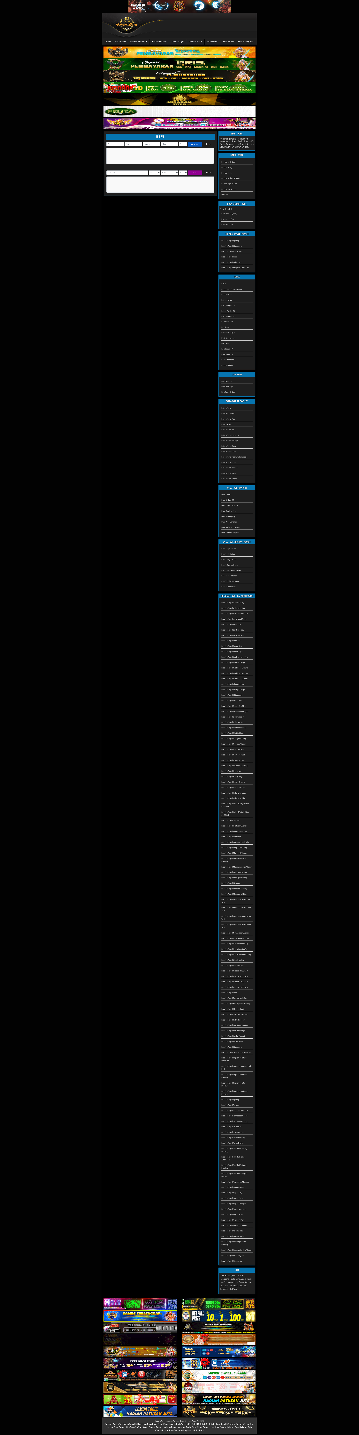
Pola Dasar (225, 327)
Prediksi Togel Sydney (230, 241)
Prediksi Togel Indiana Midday (233, 798)
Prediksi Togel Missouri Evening (234, 889)
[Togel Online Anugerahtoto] (219, 1352)
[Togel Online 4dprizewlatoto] (140, 1387)
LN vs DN (225, 344)
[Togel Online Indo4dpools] (140, 1411)
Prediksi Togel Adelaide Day (232, 603)
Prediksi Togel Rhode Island (232, 1009)
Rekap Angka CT (228, 305)
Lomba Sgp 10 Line (229, 184)
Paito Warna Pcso (228, 462)
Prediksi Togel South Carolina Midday (236, 1052)
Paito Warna (120, 41)
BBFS (160, 136)
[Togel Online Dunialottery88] (219, 1340)
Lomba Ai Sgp (227, 167)
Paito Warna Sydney (229, 468)
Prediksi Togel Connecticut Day (233, 706)
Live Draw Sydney (240, 147)
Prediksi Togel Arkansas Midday (234, 619)
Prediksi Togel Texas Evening (233, 1132)
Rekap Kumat (226, 300)
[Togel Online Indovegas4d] (219, 1411)
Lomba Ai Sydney (228, 162)
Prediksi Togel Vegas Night (232, 1214)
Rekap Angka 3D (228, 311)
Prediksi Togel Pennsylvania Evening (235, 1003)
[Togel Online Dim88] (179, 64)
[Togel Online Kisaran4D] (179, 88)
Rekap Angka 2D (228, 316)
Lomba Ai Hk (226, 173)
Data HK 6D (225, 1424)
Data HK (195, 1424)
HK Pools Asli (198, 1430)
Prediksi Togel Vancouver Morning (235, 1182)
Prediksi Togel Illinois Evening (233, 782)
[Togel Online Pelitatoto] (179, 112)
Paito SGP (237, 141)
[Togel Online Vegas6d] (140, 1340)
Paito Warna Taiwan (229, 479)
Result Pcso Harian (229, 587)
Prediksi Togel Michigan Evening (234, 872)
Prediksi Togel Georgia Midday (233, 744)
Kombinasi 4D (227, 349)
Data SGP (204, 1424)
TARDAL (195, 173)
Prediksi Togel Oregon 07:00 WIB (234, 976)
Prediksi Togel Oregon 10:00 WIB (234, 982)
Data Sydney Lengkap (230, 533)
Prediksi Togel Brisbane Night (233, 635)
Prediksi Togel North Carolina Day (234, 949)
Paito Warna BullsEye (229, 441)
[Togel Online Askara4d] (140, 1352)
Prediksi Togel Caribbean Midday (234, 673)
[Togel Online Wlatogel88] (140, 1375)
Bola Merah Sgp (227, 219)
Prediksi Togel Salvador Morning (234, 1014)
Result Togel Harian (229, 560)
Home (108, 41)
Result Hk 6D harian (229, 576)
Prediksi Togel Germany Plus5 (233, 755)
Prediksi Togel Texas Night (232, 1143)
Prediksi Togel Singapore (231, 246)
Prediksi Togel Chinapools (231, 695)
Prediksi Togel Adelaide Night (233, 608)
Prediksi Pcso (195, 41)
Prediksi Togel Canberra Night (233, 662)
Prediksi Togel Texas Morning (233, 1138)
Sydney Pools (155, 1427)
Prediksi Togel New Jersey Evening (235, 933)
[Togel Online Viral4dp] (179, 124)
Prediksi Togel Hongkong (231, 251)
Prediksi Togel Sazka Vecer (232, 1042)
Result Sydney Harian (229, 565)
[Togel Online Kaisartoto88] (140, 1399)
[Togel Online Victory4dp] (140, 1316)
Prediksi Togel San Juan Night (233, 1031)
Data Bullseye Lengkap (230, 527)
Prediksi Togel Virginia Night (232, 1236)
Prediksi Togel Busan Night (232, 652)
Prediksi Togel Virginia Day (232, 1231)
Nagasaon (243, 138)
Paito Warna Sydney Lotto (203, 1427)
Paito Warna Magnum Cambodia (234, 457)
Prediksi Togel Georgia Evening (233, 739)
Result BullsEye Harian (230, 581)
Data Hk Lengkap (228, 516)
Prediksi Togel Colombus (231, 700)
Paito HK (248, 141)
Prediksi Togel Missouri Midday (234, 894)
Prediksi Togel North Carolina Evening (236, 955)
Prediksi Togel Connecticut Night (234, 711)
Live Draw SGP (132, 1427)
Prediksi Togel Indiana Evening (233, 793)
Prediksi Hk (212, 41)
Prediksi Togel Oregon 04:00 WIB (234, 971)
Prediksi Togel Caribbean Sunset (234, 679)
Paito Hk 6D (226, 424)
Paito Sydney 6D (227, 413)
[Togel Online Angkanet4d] (219, 1375)
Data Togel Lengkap (229, 505)
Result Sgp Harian (228, 549)
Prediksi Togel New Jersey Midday (235, 938)
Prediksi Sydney (159, 41)
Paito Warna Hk (227, 430)
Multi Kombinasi (227, 338)
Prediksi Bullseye (137, 41)
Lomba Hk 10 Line (228, 189)
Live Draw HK (241, 144)
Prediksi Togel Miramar (230, 883)
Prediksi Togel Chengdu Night (233, 690)
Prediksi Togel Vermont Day (232, 1220)
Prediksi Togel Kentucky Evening (234, 826)
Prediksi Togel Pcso (229, 257)
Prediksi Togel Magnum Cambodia (235, 268)
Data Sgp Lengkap (229, 511)
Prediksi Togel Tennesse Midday (234, 1116)
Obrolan (224, 195)
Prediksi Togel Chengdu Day (232, 684)
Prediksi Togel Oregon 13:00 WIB (234, 987)
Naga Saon (225, 141)
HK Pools (233, 1289)
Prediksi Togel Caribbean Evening (234, 668)
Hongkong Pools (228, 138)
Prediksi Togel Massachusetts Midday (236, 867)
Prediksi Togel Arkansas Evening (234, 613)
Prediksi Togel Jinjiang (230, 820)
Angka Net (117, 1424)
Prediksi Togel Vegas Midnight (233, 1204)
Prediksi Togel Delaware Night (233, 722)
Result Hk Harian (228, 554)
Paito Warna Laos (228, 452)
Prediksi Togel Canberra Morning (234, 657)
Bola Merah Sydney (229, 214)
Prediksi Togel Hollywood (231, 771)
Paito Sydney (226, 144)
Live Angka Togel (243, 1279)
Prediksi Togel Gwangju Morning (234, 766)
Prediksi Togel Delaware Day (232, 717)
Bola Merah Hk (227, 225)
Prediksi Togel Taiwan (230, 1105)
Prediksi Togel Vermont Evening (234, 1225)
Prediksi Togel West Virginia (232, 1255)
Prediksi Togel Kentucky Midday (234, 831)
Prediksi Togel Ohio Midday (232, 965)
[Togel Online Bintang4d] (140, 1364)
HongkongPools (184, 1427)
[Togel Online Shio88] (219, 1399)
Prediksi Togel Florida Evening (233, 728)
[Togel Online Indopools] (219, 1387)
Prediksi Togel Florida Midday (233, 733)
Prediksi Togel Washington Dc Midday (236, 1250)
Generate (195, 144)
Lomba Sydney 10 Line (230, 178)
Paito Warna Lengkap (230, 435)
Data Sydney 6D (245, 41)
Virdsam (108, 1424)
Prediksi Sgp (177, 41)
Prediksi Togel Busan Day (231, 646)
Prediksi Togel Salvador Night (233, 1020)
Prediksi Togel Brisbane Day (232, 630)
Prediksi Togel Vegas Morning (233, 1209)
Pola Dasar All (227, 322)
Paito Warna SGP (183, 1424)
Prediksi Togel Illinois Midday (233, 787)
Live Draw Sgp (227, 387)
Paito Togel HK (226, 209)
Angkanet (144, 1427)
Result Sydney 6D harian (231, 570)
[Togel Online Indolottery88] (219, 1364)
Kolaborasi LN (227, 354)
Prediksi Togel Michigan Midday (234, 878)
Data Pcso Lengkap (229, 522)
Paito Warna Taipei (228, 473)
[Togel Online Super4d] (179, 76)
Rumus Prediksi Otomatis (231, 289)
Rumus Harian (227, 365)
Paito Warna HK (130, 1424)
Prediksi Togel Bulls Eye (230, 262)
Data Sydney (214, 1424)
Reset (208, 144)
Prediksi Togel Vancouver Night (234, 1187)
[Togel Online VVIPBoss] (179, 52)
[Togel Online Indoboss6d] (219, 1304)
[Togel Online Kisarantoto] (179, 100)
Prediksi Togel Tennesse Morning (234, 1121)
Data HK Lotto (241, 1427)
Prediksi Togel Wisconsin (231, 1261)
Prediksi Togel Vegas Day (231, 1193)
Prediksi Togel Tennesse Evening (234, 1110)
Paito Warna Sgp (228, 419)
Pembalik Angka (228, 333)
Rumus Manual (227, 294)
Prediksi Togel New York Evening (234, 944)
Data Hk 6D (228, 41)
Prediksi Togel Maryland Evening (234, 848)
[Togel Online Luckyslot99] (219, 1316)
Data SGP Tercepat (229, 1285)
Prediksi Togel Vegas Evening (233, 1198)
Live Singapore (226, 1282)
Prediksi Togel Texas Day (231, 1127)
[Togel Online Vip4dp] (219, 1328)
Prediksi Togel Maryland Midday (234, 853)
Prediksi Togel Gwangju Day (232, 760)
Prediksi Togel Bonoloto (231, 624)
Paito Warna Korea (228, 446)
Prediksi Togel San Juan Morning (234, 1025)
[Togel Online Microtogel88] (140, 1304)
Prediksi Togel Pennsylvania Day (234, 998)
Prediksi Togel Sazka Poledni (233, 1036)
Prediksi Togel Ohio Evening (232, 960)
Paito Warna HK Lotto (224, 1427)
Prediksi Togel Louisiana (231, 837)
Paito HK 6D (225, 1275)
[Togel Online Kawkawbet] (140, 1328)
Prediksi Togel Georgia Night (232, 749)
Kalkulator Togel (227, 360)
